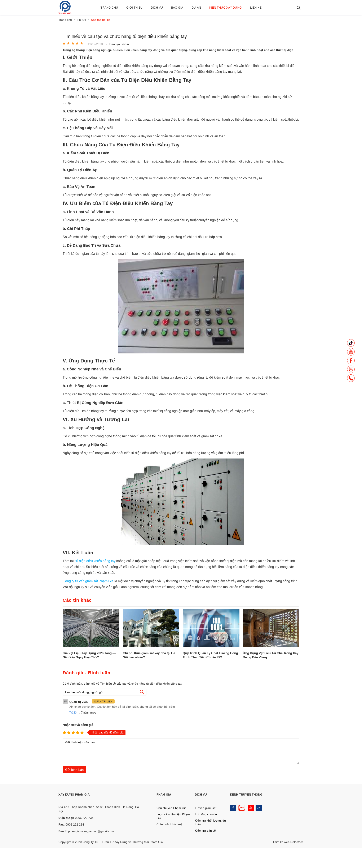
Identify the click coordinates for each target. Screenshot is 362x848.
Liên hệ (255, 7)
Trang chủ (109, 7)
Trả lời (73, 712)
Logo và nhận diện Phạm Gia (173, 816)
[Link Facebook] (233, 808)
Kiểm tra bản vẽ (205, 830)
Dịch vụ (157, 7)
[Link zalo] (241, 808)
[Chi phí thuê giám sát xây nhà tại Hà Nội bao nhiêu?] (151, 628)
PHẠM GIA (163, 794)
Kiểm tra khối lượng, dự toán (210, 822)
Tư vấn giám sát (205, 808)
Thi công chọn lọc (206, 814)
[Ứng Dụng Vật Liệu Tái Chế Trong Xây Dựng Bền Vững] (271, 628)
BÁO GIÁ (177, 7)
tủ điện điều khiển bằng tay (95, 561)
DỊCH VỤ (201, 794)
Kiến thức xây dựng (225, 7)
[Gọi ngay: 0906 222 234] (351, 379)
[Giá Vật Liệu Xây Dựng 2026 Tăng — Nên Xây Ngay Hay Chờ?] (91, 628)
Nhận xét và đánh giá (78, 725)
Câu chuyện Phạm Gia (171, 808)
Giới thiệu (134, 7)
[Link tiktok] (259, 808)
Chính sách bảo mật (169, 824)
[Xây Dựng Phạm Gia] (64, 13)
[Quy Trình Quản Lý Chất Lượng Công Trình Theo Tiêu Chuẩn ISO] (211, 628)
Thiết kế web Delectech (288, 842)
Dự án (196, 7)
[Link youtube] (251, 808)
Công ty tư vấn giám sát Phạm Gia (88, 581)
